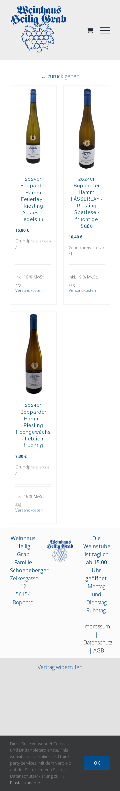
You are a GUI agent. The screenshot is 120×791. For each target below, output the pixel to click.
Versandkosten (29, 290)
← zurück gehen (60, 76)
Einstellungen (23, 783)
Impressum (96, 626)
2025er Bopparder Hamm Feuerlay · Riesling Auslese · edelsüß (33, 199)
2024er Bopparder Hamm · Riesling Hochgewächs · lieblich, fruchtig (33, 425)
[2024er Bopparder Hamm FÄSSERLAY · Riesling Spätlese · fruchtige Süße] (87, 127)
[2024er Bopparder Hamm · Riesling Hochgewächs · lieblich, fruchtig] (33, 353)
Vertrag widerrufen (60, 667)
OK (97, 763)
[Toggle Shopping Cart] (90, 30)
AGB (98, 650)
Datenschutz (97, 642)
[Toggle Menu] (105, 30)
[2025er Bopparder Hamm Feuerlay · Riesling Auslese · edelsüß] (33, 127)
